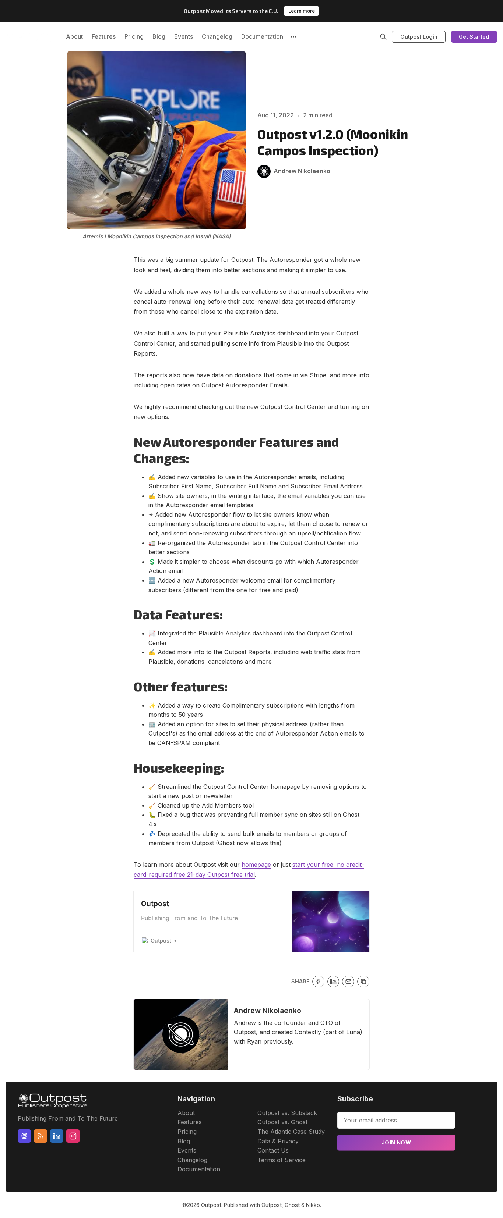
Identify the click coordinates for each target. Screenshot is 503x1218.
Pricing (134, 36)
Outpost (211, 1205)
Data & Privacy (278, 1141)
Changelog (217, 36)
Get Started (474, 36)
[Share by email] (348, 982)
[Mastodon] (24, 1136)
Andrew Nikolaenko (267, 1010)
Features (104, 36)
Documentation (262, 36)
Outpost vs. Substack (287, 1112)
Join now (396, 1142)
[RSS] (40, 1136)
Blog (158, 36)
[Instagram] (73, 1136)
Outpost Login (418, 36)
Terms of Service (281, 1160)
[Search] (383, 37)
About (74, 36)
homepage (256, 864)
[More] (293, 37)
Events (183, 36)
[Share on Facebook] (318, 982)
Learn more (301, 11)
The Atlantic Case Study (291, 1131)
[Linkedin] (56, 1136)
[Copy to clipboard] (363, 982)
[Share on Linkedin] (333, 982)
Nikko (313, 1205)
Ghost (292, 1205)
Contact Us (273, 1150)
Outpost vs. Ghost (282, 1122)
